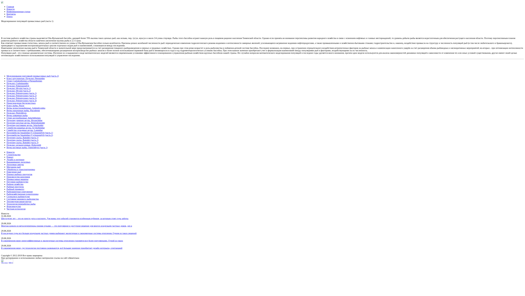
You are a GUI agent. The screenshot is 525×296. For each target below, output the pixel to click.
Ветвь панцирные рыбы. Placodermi (23, 110)
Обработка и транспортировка (21, 169)
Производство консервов (18, 177)
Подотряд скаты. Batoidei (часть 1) (22, 137)
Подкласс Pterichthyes (17, 113)
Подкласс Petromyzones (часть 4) (22, 100)
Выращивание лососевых (18, 162)
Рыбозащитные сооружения (20, 191)
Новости (11, 9)
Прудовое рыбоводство (17, 182)
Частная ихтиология (16, 209)
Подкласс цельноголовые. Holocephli (24, 145)
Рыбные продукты (15, 187)
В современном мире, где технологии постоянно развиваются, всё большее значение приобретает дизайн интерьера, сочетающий (61, 248)
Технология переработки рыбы (21, 204)
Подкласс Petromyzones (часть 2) (22, 96)
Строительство (14, 154)
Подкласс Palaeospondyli (18, 86)
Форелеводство (14, 206)
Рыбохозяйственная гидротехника (22, 194)
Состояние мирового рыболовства (23, 199)
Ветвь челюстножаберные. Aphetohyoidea (26, 108)
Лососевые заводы (15, 164)
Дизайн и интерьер (15, 159)
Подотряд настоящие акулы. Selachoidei (25, 125)
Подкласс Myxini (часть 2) (19, 91)
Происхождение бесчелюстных (21, 103)
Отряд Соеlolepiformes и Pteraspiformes (24, 81)
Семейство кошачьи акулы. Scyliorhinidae (26, 128)
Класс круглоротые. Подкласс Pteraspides (26, 78)
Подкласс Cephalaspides (17, 83)
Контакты (11, 14)
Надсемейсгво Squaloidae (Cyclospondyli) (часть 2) (30, 135)
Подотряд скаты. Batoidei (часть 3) (22, 142)
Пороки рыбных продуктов (19, 174)
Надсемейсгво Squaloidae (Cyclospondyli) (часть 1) (30, 133)
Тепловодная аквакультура (19, 201)
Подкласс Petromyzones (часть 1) (22, 93)
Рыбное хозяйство (15, 184)
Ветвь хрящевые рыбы (17, 115)
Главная (10, 6)
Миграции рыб (14, 167)
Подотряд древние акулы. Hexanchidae (24, 120)
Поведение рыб (14, 172)
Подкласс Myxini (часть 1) (19, 88)
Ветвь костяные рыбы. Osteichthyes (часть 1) (27, 147)
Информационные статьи (18, 11)
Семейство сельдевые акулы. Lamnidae (25, 130)
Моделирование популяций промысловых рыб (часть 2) (33, 76)
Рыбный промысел (15, 189)
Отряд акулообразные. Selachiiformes (24, 118)
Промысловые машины (17, 179)
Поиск (10, 16)
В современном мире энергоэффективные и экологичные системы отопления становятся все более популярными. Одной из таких (62, 241)
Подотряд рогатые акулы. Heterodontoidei (26, 123)
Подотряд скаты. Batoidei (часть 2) (22, 140)
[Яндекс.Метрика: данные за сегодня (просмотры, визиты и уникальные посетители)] (7, 261)
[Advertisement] (262, 28)
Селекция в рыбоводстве (18, 196)
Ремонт (10, 157)
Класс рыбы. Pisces (15, 105)
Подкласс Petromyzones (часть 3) (22, 98)
